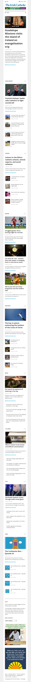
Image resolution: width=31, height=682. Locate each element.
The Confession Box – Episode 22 (18, 574)
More (25, 81)
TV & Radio (8, 429)
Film (6, 481)
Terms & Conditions (21, 674)
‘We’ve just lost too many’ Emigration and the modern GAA (14, 288)
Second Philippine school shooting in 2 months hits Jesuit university (17, 124)
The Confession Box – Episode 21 (18, 582)
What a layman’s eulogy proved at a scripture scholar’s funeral (17, 201)
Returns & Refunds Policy (10, 675)
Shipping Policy (20, 675)
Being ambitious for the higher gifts (17, 185)
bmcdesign (23, 679)
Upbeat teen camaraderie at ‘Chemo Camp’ (15, 521)
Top (7, 1)
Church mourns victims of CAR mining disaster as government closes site (17, 134)
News (7, 12)
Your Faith (7, 305)
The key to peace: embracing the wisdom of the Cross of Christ (14, 325)
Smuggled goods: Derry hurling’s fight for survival (14, 231)
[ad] (15, 9)
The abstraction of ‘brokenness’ (15, 340)
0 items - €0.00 (23, 1)
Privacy (9, 676)
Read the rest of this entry (10, 64)
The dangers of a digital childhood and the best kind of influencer (16, 464)
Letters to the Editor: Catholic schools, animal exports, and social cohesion (15, 160)
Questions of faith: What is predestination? (17, 356)
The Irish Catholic (16, 679)
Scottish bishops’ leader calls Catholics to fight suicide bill (15, 100)
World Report (9, 81)
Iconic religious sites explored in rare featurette (15, 517)
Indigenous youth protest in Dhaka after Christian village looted (18, 143)
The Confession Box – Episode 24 (13, 552)
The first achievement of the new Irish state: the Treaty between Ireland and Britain (15, 421)
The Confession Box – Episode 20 (18, 590)
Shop (6, 676)
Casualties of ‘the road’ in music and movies (15, 512)
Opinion (7, 153)
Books (6, 373)
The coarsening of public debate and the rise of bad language (15, 469)
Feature (7, 213)
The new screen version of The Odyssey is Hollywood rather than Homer (16, 415)
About (6, 674)
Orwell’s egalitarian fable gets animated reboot (13, 526)
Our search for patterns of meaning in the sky (14, 390)
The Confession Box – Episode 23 (18, 566)
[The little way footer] (15, 644)
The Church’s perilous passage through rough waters (16, 410)
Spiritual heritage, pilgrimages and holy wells (15, 459)
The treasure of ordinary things (17, 364)
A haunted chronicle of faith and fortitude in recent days (14, 405)
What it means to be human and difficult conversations (14, 446)
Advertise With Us (12, 674)
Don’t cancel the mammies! (18, 192)
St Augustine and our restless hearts (18, 348)
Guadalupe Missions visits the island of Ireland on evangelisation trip (14, 38)
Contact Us (14, 676)
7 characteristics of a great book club (18, 177)
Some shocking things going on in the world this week (15, 474)
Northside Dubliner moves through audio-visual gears (14, 498)
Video (6, 534)
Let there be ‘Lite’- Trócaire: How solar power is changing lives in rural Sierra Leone (14, 260)
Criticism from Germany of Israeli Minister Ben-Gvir (18, 116)
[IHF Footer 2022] (15, 668)
